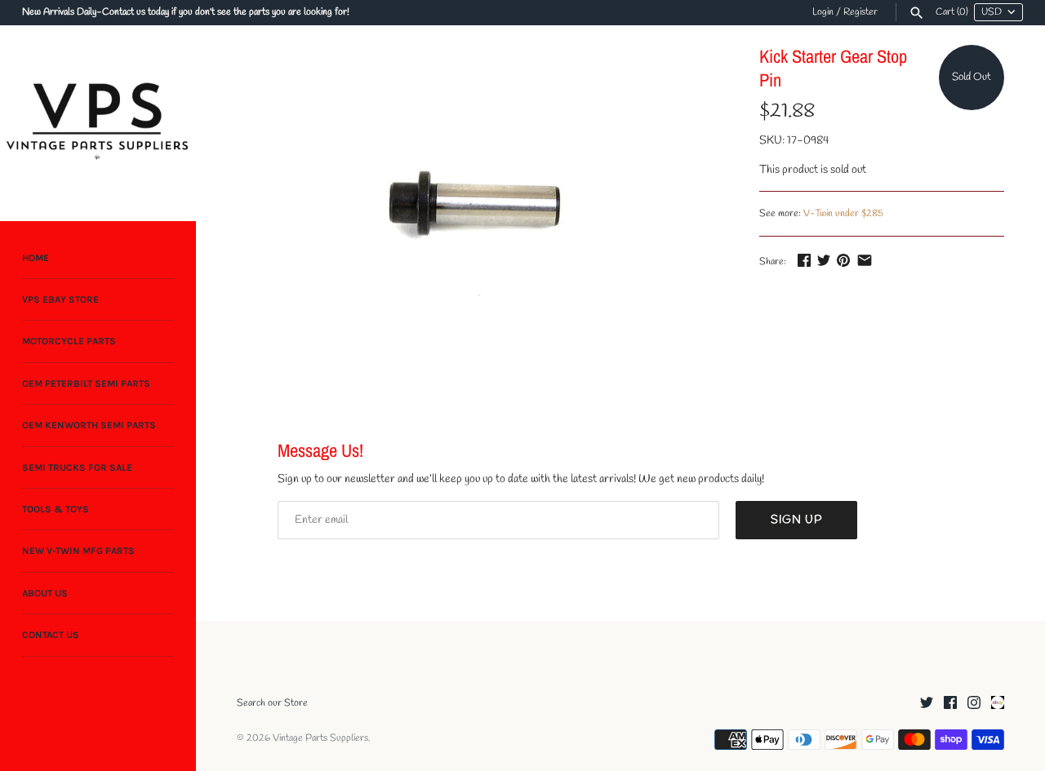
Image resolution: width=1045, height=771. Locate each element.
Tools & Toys (55, 509)
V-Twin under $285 (843, 213)
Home (35, 258)
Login (823, 12)
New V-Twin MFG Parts (78, 551)
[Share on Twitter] (823, 260)
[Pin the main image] (843, 260)
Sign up (796, 520)
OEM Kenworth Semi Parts (89, 426)
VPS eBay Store (60, 299)
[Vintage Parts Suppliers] (98, 123)
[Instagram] (974, 703)
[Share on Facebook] (804, 260)
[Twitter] (926, 703)
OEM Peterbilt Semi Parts (86, 383)
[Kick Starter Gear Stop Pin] (477, 205)
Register (860, 12)
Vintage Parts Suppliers (320, 738)
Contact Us (50, 635)
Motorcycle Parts (69, 342)
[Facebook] (950, 703)
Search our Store (272, 703)
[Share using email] (864, 260)
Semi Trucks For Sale (77, 467)
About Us (45, 593)
